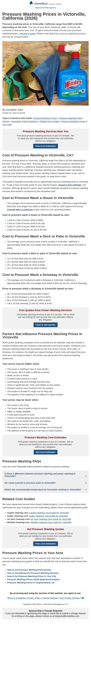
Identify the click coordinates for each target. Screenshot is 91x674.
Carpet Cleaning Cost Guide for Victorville (49, 513)
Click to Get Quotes (45, 325)
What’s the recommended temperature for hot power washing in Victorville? (43, 489)
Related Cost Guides (49, 121)
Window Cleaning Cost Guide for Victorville (51, 522)
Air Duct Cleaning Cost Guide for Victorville (51, 519)
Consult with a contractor (20, 209)
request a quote (28, 33)
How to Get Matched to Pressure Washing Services (33, 573)
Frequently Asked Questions (24, 121)
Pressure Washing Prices (45, 118)
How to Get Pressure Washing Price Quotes (29, 570)
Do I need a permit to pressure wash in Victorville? (30, 483)
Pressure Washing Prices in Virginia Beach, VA (31, 582)
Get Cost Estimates (45, 452)
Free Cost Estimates (45, 146)
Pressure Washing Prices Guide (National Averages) (33, 579)
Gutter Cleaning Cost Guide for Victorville (48, 516)
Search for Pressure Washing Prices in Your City (31, 576)
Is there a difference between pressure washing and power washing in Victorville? (40, 475)
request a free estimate (69, 185)
